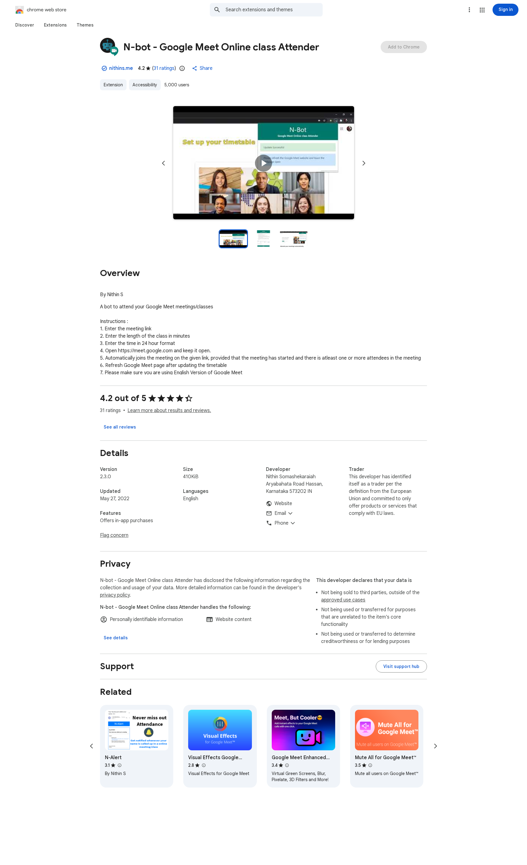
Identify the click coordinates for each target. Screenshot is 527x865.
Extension (113, 85)
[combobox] (274, 9)
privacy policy (115, 595)
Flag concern (114, 535)
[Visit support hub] (401, 666)
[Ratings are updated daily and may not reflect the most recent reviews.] (182, 68)
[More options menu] (469, 10)
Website (283, 504)
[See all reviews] (120, 427)
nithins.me (121, 68)
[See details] (115, 637)
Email (280, 513)
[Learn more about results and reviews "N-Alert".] (119, 765)
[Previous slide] (163, 163)
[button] (482, 10)
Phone (281, 523)
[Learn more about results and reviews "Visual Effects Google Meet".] (203, 765)
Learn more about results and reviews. (169, 410)
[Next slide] (364, 163)
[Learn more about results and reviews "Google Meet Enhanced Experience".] (287, 765)
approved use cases (343, 600)
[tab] (24, 25)
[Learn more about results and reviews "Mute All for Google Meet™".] (370, 765)
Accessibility (145, 85)
